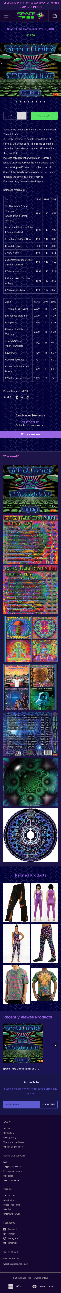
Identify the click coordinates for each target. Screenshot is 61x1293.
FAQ (5, 1162)
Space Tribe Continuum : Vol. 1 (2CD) (20, 1069)
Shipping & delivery (12, 1166)
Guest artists (9, 1200)
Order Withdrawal (11, 1214)
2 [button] (20, 101)
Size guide (8, 1176)
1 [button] (16, 101)
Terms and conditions (13, 1142)
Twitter (11, 1234)
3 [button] (24, 101)
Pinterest (12, 1243)
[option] (30, 70)
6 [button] (36, 101)
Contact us (8, 1133)
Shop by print (9, 1195)
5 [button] (32, 101)
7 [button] (40, 101)
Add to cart (44, 115)
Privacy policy (9, 1137)
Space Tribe (25, 1278)
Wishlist (7, 1209)
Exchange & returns (12, 1171)
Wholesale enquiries (13, 1147)
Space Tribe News (11, 1205)
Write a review (30, 434)
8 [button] (44, 101)
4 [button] (28, 101)
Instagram (13, 1238)
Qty (10, 115)
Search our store (11, 1180)
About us (7, 1128)
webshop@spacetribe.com (15, 1264)
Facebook (12, 1229)
